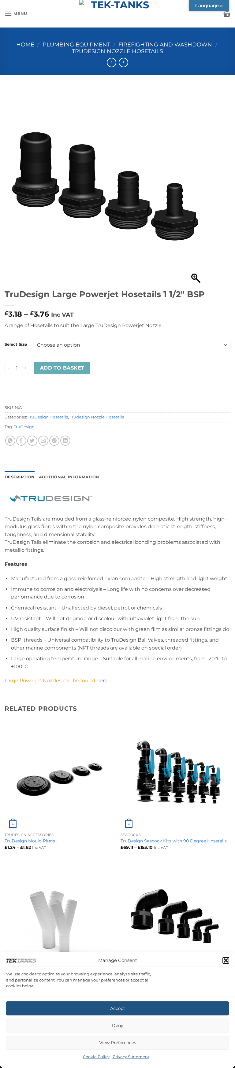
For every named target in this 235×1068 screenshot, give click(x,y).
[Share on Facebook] (21, 441)
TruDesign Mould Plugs (30, 841)
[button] (226, 960)
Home (25, 44)
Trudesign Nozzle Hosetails (117, 51)
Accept (117, 1008)
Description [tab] (20, 477)
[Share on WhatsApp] (10, 441)
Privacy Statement (131, 1056)
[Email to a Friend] (43, 441)
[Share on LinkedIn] (65, 441)
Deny (117, 1025)
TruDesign (24, 427)
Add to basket (62, 368)
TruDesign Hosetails (48, 417)
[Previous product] (123, 62)
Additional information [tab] (69, 477)
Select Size (16, 344)
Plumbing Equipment (76, 44)
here (102, 680)
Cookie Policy (96, 1056)
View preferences (117, 1042)
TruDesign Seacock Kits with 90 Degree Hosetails (174, 841)
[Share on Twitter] (32, 441)
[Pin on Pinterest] (54, 441)
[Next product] (111, 62)
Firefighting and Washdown (165, 44)
